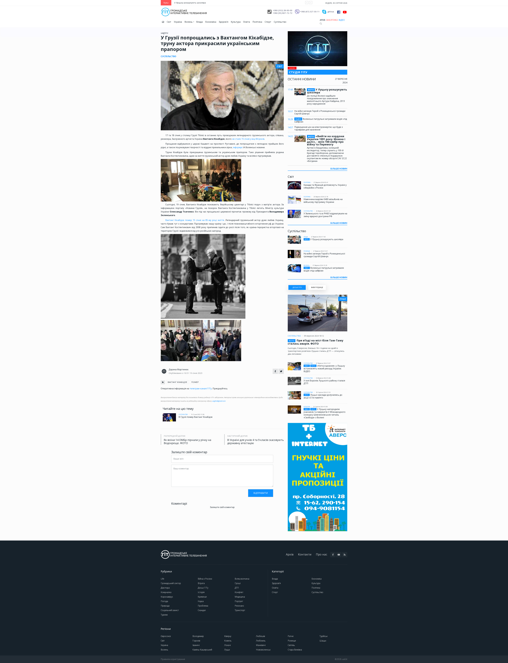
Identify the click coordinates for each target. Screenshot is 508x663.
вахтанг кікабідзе (177, 382)
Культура (236, 21)
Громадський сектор (171, 583)
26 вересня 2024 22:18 (321, 196)
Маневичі (261, 645)
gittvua (331, 11)
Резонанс (239, 605)
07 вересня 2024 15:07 (323, 363)
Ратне (291, 636)
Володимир (198, 636)
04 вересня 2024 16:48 (323, 378)
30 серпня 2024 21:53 (323, 392)
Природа (165, 605)
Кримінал (202, 596)
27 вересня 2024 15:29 (320, 265)
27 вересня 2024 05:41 (321, 182)
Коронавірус (167, 596)
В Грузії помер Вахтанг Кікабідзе (195, 416)
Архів (322, 20)
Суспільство (280, 21)
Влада (199, 21)
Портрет (239, 601)
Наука (201, 601)
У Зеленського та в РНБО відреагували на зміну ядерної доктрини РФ (325, 215)
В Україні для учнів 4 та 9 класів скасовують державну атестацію (255, 441)
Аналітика (332, 20)
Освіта (246, 21)
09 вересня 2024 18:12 (314, 336)
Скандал (202, 610)
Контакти (304, 554)
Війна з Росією (205, 578)
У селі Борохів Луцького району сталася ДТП (324, 382)
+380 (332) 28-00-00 (282, 10)
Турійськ (323, 636)
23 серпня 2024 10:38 (320, 406)
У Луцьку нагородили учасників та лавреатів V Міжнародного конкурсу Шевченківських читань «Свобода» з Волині (324, 413)
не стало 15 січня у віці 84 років (248, 138)
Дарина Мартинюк (179, 369)
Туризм (164, 614)
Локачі (227, 645)
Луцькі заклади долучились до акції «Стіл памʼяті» (323, 396)
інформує (238, 147)
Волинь (189, 21)
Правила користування (173, 659)
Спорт (268, 21)
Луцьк (306, 236)
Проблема (203, 605)
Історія (201, 592)
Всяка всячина (242, 578)
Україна (178, 21)
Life (162, 578)
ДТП (237, 587)
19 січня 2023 (196, 373)
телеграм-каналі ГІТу (201, 388)
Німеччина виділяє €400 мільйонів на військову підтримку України (323, 200)
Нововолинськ (263, 649)
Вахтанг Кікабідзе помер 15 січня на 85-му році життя (194, 220)
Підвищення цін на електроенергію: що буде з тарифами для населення (318, 128)
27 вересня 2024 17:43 (318, 236)
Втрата (201, 583)
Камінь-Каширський (202, 649)
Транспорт (240, 610)
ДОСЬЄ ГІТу (297, 287)
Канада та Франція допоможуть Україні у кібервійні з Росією (325, 186)
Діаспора (165, 587)
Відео (342, 20)
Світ (169, 21)
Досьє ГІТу (203, 587)
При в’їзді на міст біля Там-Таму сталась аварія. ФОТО (315, 342)
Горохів (196, 640)
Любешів (260, 636)
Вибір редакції (317, 287)
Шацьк (322, 640)
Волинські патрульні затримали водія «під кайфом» (320, 120)
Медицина (240, 596)
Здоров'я (223, 21)
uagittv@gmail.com (219, 401)
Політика (257, 21)
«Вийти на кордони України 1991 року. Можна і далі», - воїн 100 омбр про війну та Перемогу (326, 140)
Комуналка (166, 592)
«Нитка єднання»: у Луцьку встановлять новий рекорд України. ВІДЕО (324, 368)
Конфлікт (239, 592)
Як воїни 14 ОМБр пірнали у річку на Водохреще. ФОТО (187, 441)
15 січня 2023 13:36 (197, 414)
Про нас (321, 554)
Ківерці (227, 636)
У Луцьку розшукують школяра (190, 3)
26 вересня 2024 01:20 (323, 211)
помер (195, 382)
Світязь (291, 645)
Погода (164, 601)
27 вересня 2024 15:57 (320, 251)
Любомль (261, 640)
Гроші (238, 583)
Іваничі (195, 645)
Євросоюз (166, 636)
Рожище (307, 251)
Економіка (210, 21)
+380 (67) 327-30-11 (310, 11)
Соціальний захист (170, 610)
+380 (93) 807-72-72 (282, 13)
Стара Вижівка (295, 649)
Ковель (228, 640)
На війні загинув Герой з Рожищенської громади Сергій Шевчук (319, 112)
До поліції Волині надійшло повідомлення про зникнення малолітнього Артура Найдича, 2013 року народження (326, 99)
